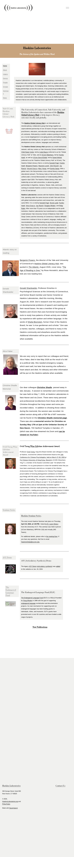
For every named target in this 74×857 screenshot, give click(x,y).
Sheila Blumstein (35, 322)
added (58, 566)
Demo (32, 566)
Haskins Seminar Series (31, 515)
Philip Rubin (6, 804)
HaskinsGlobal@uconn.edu (30, 542)
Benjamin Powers (32, 166)
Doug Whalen (27, 600)
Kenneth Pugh (54, 163)
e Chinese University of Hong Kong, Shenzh (36, 460)
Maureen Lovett (43, 166)
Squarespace (13, 808)
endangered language (28, 603)
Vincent (29, 168)
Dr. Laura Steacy (52, 524)
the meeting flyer (51, 536)
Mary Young (42, 168)
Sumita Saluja (54, 168)
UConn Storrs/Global (40, 157)
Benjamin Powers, (27, 260)
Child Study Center (27, 152)
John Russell (54, 166)
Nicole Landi (54, 203)
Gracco (34, 168)
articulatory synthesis (44, 566)
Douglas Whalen (49, 206)
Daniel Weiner (57, 157)
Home (5, 66)
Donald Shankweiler (28, 288)
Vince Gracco (30, 206)
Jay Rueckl (39, 206)
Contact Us (60, 785)
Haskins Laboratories (11, 785)
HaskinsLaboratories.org (10, 801)
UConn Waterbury (47, 155)
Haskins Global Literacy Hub (46, 264)
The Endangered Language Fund (32, 598)
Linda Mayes (43, 152)
